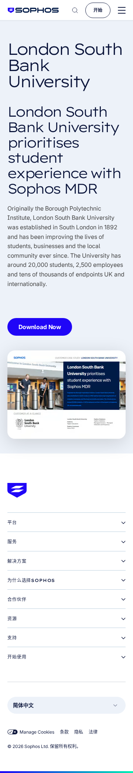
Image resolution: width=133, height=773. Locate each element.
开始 (97, 10)
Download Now (39, 327)
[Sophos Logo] (33, 10)
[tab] (66, 523)
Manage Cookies (37, 732)
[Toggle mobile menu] (122, 10)
